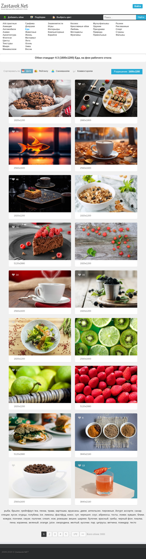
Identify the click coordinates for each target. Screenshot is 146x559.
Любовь (75, 29)
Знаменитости (55, 23)
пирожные (108, 510)
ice (41, 514)
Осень (28, 43)
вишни (72, 518)
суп (77, 514)
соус (94, 514)
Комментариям (85, 71)
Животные (30, 32)
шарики (82, 518)
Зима (28, 46)
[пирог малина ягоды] (40, 241)
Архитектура (9, 35)
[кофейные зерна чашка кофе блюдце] (40, 479)
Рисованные (122, 26)
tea (36, 510)
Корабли (52, 35)
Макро (6, 46)
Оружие (97, 26)
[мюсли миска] (106, 193)
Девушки (30, 26)
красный (103, 518)
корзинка (22, 522)
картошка (61, 510)
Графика (30, 23)
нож (53, 518)
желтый (75, 522)
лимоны (49, 514)
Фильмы (120, 35)
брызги (16, 510)
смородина (62, 522)
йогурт (118, 510)
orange (44, 522)
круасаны (73, 510)
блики (140, 514)
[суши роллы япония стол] (106, 98)
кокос (70, 514)
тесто (133, 522)
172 (75, 534)
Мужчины (76, 35)
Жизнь (28, 35)
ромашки (62, 518)
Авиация (7, 26)
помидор (123, 522)
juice (52, 522)
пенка (43, 510)
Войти (137, 6)
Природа (97, 32)
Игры (50, 26)
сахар (138, 510)
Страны (120, 32)
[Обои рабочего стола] (14, 10)
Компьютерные (56, 32)
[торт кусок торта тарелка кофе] (40, 193)
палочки (36, 518)
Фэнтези (7, 38)
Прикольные (99, 35)
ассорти (128, 510)
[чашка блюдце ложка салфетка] (40, 289)
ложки (122, 514)
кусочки (85, 522)
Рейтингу (43, 71)
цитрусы (101, 522)
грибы (113, 518)
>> (83, 534)
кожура (7, 518)
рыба (7, 510)
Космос (74, 23)
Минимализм (9, 49)
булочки (92, 518)
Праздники (99, 29)
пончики (17, 518)
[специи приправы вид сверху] (106, 432)
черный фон (125, 518)
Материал (30, 38)
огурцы (23, 514)
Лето (27, 40)
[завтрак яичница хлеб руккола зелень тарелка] (40, 432)
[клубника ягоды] (106, 384)
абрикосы (104, 514)
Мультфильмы (101, 23)
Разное (119, 23)
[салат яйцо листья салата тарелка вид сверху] (40, 336)
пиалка (138, 518)
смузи (27, 518)
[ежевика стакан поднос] (106, 289)
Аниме (6, 32)
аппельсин (94, 510)
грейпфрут (27, 510)
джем (83, 510)
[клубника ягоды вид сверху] (106, 241)
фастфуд (60, 514)
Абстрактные (10, 23)
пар (93, 522)
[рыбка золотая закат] (40, 146)
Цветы (6, 40)
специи (5, 514)
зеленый (34, 522)
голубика (33, 514)
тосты (114, 514)
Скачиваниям (62, 71)
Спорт (119, 29)
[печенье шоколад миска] (40, 98)
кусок (14, 514)
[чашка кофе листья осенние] (106, 146)
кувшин (132, 514)
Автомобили (9, 29)
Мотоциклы (77, 32)
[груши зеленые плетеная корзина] (40, 384)
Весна (28, 49)
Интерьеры (54, 29)
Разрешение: (127, 71)
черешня (85, 514)
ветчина (112, 522)
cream (46, 518)
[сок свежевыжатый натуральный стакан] (106, 479)
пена (12, 522)
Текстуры (8, 43)
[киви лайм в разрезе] (106, 336)
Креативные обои (80, 26)
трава (51, 510)
